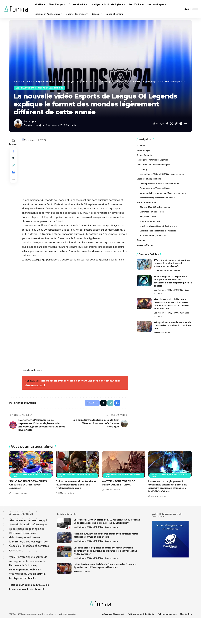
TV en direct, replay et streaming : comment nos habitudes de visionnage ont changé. (172, 263)
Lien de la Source (32, 370)
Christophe (30, 121)
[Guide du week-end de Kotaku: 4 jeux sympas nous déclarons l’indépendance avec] (77, 464)
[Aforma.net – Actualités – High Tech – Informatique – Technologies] (100, 604)
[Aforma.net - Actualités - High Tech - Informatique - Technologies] (16, 9)
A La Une (158, 270)
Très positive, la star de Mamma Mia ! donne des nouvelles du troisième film (172, 325)
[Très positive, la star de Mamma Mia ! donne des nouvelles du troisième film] (144, 326)
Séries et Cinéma (171, 270)
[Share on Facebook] (167, 123)
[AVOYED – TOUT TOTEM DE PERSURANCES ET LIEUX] (123, 464)
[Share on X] (172, 123)
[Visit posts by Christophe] (18, 123)
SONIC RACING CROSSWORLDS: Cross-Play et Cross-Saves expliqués (28, 484)
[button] (180, 9)
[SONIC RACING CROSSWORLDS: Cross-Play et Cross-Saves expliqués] (31, 464)
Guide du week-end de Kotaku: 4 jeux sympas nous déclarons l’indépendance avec (76, 484)
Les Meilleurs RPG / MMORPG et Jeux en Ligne (39, 88)
